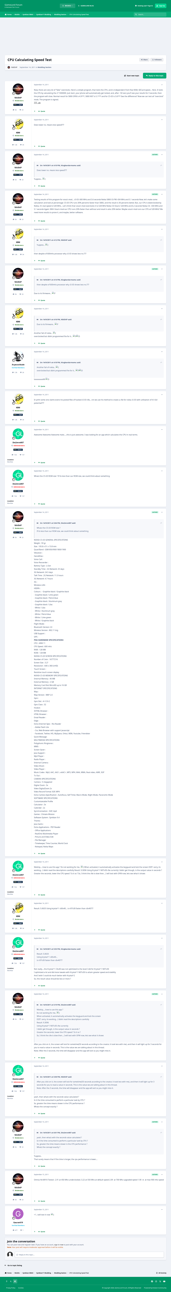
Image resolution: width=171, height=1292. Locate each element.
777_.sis (37, 103)
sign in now (58, 1245)
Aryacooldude (18, 364)
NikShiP (14, 67)
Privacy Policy (10, 1288)
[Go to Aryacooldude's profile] (18, 356)
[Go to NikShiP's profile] (9, 67)
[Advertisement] (85, 36)
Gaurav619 (18, 1222)
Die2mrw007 (18, 442)
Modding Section (44, 67)
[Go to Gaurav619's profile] (18, 1213)
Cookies (21, 1288)
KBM (18, 132)
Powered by (155, 1288)
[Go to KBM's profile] (18, 124)
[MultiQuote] (34, 111)
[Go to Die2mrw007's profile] (18, 433)
